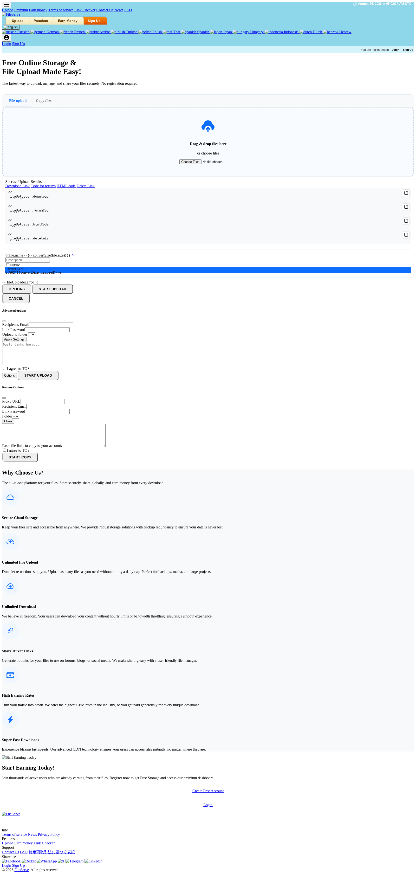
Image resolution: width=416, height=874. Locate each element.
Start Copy (20, 457)
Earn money (38, 10)
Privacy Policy (49, 834)
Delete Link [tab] (86, 186)
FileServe (21, 870)
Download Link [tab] (17, 186)
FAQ (128, 10)
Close (8, 421)
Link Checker (84, 10)
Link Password (13, 330)
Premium (21, 10)
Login (6, 44)
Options (17, 289)
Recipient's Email (15, 324)
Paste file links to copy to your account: (32, 445)
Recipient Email (14, 406)
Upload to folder (14, 334)
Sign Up (94, 21)
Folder (7, 416)
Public (15, 265)
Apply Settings (14, 339)
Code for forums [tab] (43, 186)
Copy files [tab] (44, 100)
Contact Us (104, 10)
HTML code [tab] (66, 186)
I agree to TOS (18, 368)
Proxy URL (11, 401)
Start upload (52, 289)
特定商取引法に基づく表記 (52, 852)
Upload (7, 10)
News (118, 10)
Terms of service (60, 10)
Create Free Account (208, 791)
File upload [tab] (17, 100)
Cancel (16, 298)
